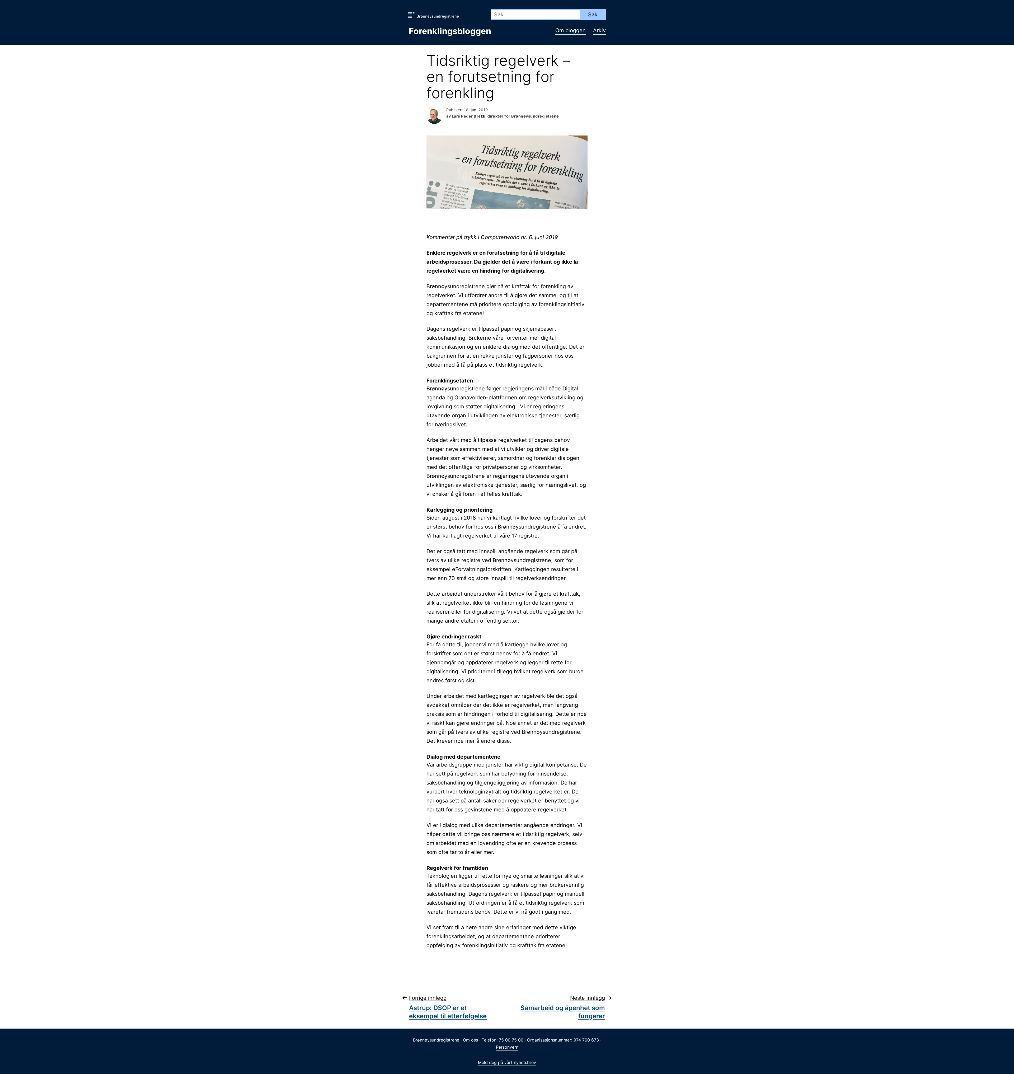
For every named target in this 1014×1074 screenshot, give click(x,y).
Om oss (470, 1040)
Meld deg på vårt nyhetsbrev (507, 1062)
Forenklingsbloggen (450, 31)
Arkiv (599, 30)
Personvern (507, 1047)
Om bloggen (570, 30)
